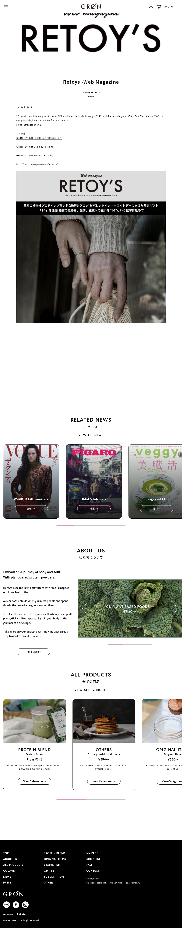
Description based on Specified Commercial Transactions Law (113, 883)
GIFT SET (50, 870)
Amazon (8, 914)
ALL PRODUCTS (13, 864)
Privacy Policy (92, 878)
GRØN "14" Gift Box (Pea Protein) (34, 155)
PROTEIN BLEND (54, 853)
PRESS (7, 882)
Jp (172, 6)
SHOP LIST (93, 859)
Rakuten (22, 914)
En (165, 6)
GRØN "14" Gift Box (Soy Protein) (34, 146)
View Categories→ (34, 781)
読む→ (31, 508)
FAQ (89, 864)
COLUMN (9, 870)
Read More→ (33, 651)
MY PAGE (92, 853)
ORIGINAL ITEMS (55, 859)
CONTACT (92, 870)
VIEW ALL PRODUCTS (91, 690)
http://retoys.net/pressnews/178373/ (37, 164)
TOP (6, 853)
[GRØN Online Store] (91, 6)
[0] (159, 8)
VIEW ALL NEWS (91, 435)
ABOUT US (10, 859)
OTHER (48, 882)
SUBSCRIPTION (54, 876)
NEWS (7, 876)
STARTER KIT (52, 864)
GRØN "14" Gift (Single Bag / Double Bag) (39, 137)
